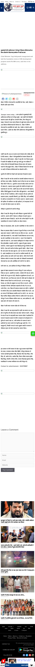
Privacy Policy (12, 638)
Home (2, 1)
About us (12, 1)
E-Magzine (24, 630)
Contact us (17, 1)
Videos (6, 1)
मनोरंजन (18, 628)
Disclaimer (24, 1)
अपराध (6, 628)
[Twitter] (27, 655)
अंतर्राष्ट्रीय (19, 626)
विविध (29, 628)
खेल (24, 628)
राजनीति (31, 626)
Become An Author (22, 638)
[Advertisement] (17, 30)
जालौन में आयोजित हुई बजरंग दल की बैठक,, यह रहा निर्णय (16, 618)
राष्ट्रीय (3, 626)
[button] (1, 8)
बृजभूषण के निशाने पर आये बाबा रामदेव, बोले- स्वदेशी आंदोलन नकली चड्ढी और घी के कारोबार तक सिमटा (17, 521)
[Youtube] (30, 655)
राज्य (26, 626)
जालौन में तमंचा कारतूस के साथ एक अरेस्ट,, (13, 595)
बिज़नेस (12, 628)
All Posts (27, 95)
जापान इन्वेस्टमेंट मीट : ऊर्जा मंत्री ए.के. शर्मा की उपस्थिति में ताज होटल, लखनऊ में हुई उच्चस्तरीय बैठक (17, 546)
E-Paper (16, 630)
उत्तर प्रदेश (10, 626)
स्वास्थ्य (9, 630)
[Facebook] (24, 655)
